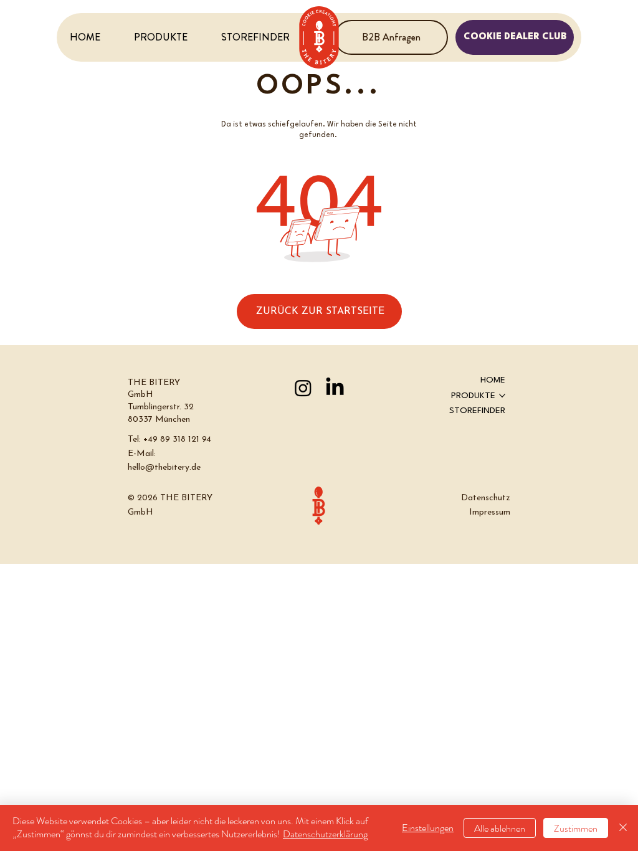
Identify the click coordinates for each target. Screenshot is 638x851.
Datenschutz (485, 498)
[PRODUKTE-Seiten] (502, 395)
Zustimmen (576, 828)
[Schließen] (623, 828)
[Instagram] (303, 388)
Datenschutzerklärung (325, 834)
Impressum (489, 512)
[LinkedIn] (335, 388)
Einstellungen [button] (428, 827)
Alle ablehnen (499, 828)
